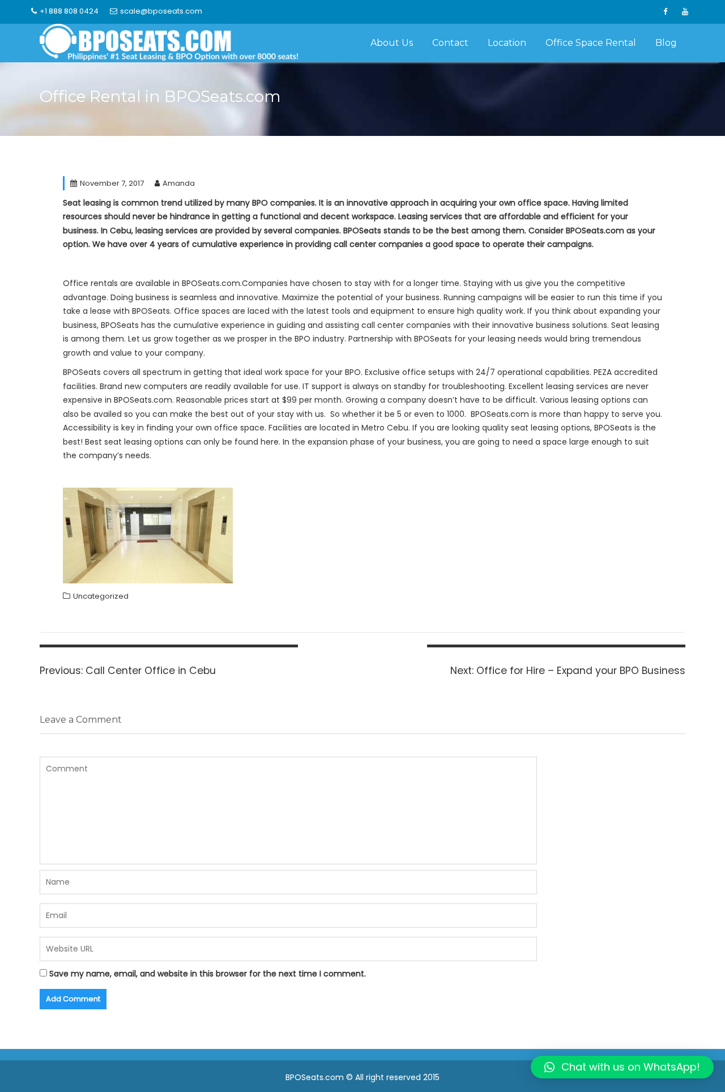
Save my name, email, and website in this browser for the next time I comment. (207, 973)
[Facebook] (665, 12)
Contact (450, 42)
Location (507, 42)
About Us (391, 42)
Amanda (179, 183)
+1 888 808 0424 (69, 11)
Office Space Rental (590, 42)
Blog (666, 42)
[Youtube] (685, 12)
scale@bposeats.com (161, 11)
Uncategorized (101, 596)
